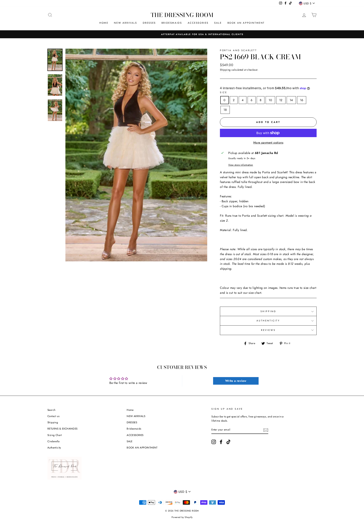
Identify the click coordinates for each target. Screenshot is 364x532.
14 (291, 100)
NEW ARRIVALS (125, 23)
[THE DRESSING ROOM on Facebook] (221, 442)
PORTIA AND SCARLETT (238, 50)
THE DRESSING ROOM (182, 15)
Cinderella (53, 441)
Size (223, 92)
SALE (218, 23)
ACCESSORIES (198, 23)
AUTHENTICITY (268, 320)
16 (301, 100)
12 (280, 100)
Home (103, 23)
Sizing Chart (54, 435)
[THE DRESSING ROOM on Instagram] (213, 442)
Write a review (235, 381)
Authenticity (54, 447)
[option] (182, 34)
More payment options (268, 142)
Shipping (225, 70)
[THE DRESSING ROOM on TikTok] (228, 442)
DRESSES (149, 23)
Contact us (53, 416)
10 (270, 100)
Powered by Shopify (182, 517)
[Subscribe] (265, 429)
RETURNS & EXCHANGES (62, 428)
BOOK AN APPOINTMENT (246, 23)
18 (225, 110)
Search (51, 410)
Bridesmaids (172, 23)
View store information (240, 165)
